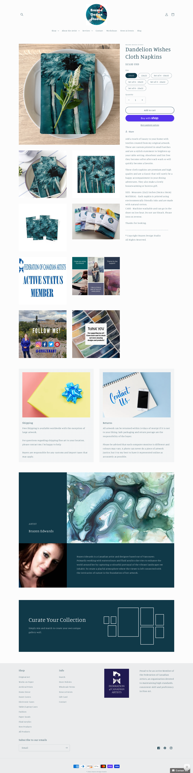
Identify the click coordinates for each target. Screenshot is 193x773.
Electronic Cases (26, 702)
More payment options (150, 125)
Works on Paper (26, 682)
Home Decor (25, 692)
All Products (24, 731)
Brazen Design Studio (99, 771)
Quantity (129, 94)
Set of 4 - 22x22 (157, 81)
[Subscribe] (66, 747)
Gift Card (63, 697)
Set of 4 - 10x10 (161, 75)
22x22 (144, 75)
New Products (25, 726)
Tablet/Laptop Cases (28, 707)
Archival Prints (26, 687)
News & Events (66, 692)
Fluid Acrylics (25, 721)
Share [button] (131, 131)
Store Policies (65, 682)
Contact (62, 702)
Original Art (24, 677)
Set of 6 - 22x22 (135, 88)
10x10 (131, 75)
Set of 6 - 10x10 (135, 81)
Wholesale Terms (67, 687)
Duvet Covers (25, 697)
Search (62, 677)
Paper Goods (25, 717)
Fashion (22, 711)
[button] (22, 14)
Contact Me (181, 770)
